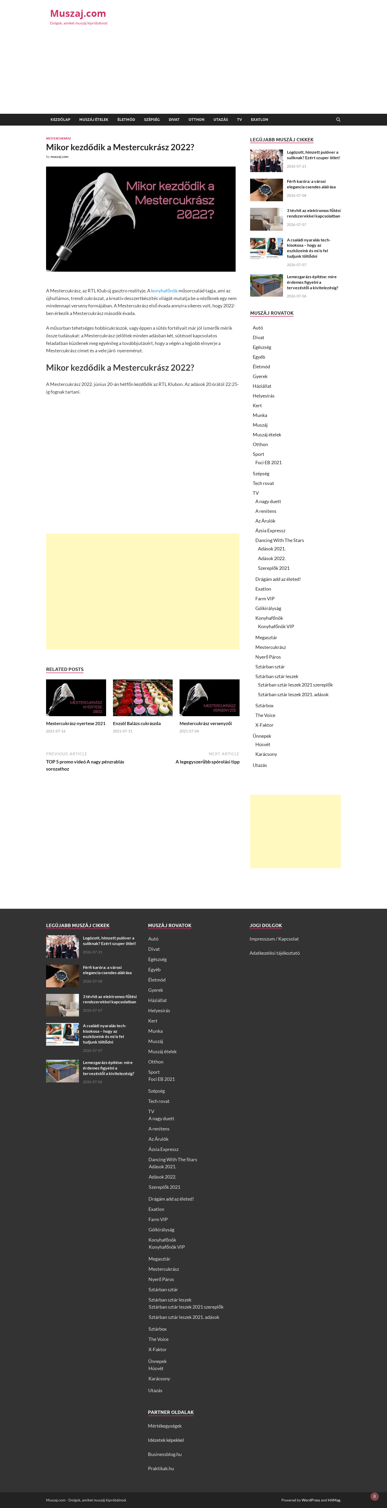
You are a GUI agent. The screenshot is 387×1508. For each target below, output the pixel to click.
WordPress (311, 1500)
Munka (260, 415)
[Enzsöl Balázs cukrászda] (143, 699)
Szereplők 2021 (274, 568)
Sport (258, 454)
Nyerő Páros (268, 657)
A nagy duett (268, 501)
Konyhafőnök (269, 618)
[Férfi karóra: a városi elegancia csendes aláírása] (266, 182)
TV (239, 119)
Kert (257, 405)
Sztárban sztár (270, 666)
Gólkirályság (268, 608)
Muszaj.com (78, 13)
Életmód (126, 119)
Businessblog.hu (165, 1454)
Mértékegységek (165, 1426)
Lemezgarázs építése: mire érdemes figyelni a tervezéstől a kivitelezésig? (312, 282)
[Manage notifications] (374, 1496)
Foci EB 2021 (268, 462)
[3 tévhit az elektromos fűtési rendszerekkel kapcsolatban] (266, 211)
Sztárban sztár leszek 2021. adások (293, 694)
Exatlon (259, 119)
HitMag (334, 1500)
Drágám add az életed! (278, 579)
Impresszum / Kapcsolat (274, 939)
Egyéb (259, 357)
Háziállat (262, 386)
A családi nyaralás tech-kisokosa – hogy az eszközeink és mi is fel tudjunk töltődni (309, 248)
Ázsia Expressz (270, 530)
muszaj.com (59, 156)
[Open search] (338, 120)
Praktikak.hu (161, 1468)
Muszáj (260, 425)
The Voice (265, 715)
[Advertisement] (193, 74)
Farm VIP (265, 598)
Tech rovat (263, 483)
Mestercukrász (58, 138)
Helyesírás (264, 396)
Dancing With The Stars (279, 540)
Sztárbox (264, 705)
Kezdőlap (60, 119)
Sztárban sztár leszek (276, 676)
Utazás (221, 119)
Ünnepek (262, 736)
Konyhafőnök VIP (276, 626)
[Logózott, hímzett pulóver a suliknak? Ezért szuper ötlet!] (266, 153)
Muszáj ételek (93, 119)
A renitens (265, 511)
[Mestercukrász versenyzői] (210, 699)
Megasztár (266, 637)
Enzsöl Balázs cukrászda (137, 723)
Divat (174, 119)
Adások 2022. (272, 558)
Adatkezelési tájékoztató (275, 953)
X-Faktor (264, 725)
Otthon (196, 119)
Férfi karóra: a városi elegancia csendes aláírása (311, 184)
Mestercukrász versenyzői (206, 723)
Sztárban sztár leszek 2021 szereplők (295, 685)
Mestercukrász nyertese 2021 (76, 723)
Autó (258, 327)
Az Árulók (265, 521)
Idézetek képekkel (166, 1440)
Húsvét (262, 744)
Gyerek (260, 376)
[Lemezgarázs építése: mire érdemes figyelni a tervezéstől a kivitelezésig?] (266, 277)
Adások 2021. (272, 548)
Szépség (152, 119)
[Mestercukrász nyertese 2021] (76, 699)
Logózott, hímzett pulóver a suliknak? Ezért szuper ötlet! (313, 154)
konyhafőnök (164, 290)
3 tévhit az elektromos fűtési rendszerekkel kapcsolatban (314, 213)
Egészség (262, 347)
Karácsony (266, 754)
